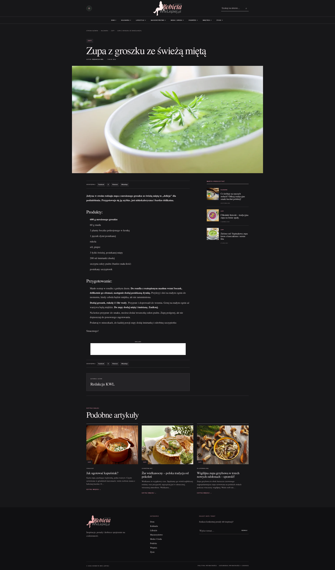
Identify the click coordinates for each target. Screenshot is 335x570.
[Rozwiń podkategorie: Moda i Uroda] (183, 20)
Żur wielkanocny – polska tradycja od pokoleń (165, 475)
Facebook (101, 184)
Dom (113, 20)
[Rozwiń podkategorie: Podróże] (197, 20)
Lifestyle (140, 20)
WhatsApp (124, 184)
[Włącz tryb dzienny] (89, 8)
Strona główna (92, 30)
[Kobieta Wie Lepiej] (167, 8)
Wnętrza (206, 20)
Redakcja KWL (98, 59)
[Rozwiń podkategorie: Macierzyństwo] (165, 20)
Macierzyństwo (157, 20)
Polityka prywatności (207, 565)
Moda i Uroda (176, 20)
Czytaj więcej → (93, 489)
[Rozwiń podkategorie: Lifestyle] (145, 20)
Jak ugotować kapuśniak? (102, 473)
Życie (219, 20)
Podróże (192, 20)
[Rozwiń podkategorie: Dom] (115, 20)
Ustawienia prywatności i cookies (234, 565)
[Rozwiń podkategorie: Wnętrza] (211, 20)
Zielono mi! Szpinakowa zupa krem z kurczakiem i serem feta (234, 236)
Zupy (113, 30)
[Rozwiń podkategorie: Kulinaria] (130, 20)
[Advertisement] (138, 349)
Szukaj (244, 530)
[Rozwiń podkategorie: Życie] (222, 20)
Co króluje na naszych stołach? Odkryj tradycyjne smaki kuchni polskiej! (233, 196)
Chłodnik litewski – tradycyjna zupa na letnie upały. (234, 216)
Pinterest (115, 184)
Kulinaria (125, 20)
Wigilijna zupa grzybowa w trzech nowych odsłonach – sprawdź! (218, 475)
